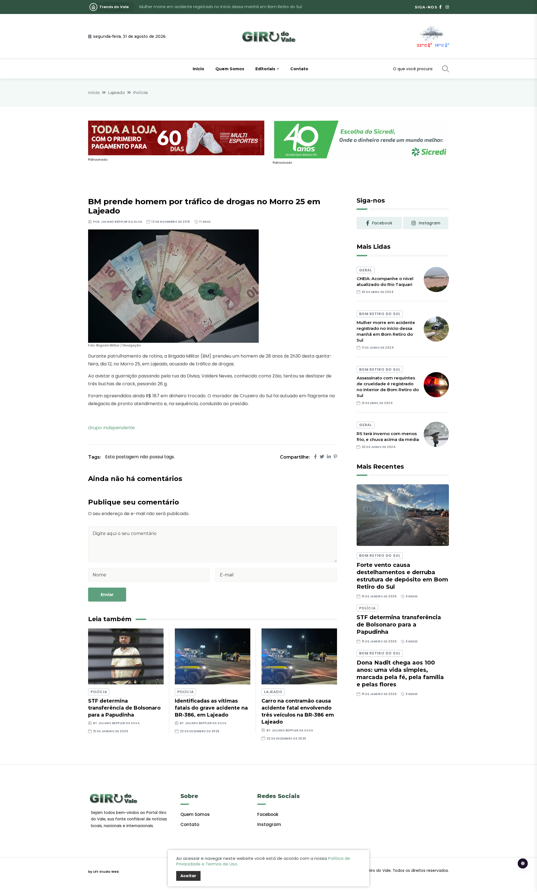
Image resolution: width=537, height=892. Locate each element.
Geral (365, 270)
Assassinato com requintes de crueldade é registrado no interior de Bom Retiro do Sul (222, 7)
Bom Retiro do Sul (379, 313)
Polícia (140, 92)
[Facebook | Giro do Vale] (440, 7)
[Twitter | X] (322, 457)
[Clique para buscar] (445, 68)
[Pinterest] (335, 457)
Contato (299, 68)
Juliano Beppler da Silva (121, 222)
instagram (429, 223)
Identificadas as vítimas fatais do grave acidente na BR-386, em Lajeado (211, 708)
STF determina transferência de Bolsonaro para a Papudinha (124, 708)
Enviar (107, 594)
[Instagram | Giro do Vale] (447, 7)
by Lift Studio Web (103, 871)
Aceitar (188, 876)
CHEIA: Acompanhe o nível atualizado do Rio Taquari (385, 281)
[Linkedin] (329, 457)
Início (198, 68)
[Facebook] (315, 457)
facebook (382, 223)
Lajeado (116, 92)
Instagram (269, 824)
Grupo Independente (111, 427)
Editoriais (265, 68)
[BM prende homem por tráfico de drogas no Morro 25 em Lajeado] (173, 286)
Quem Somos (229, 68)
